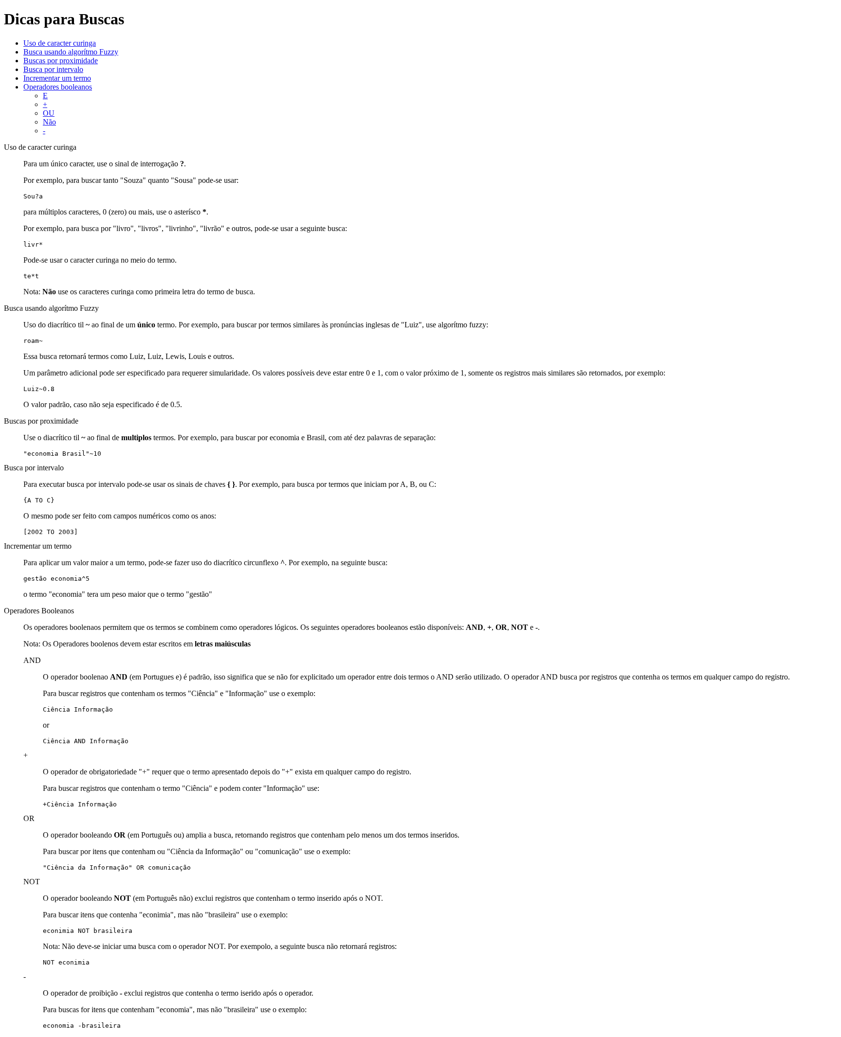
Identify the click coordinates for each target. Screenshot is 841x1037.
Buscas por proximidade (60, 60)
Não (49, 122)
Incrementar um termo (57, 78)
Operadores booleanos (57, 87)
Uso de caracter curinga (59, 43)
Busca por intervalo (53, 69)
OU (49, 113)
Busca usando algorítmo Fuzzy (70, 52)
